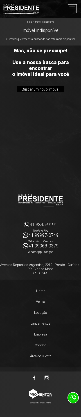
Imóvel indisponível (44, 22)
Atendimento (73, 397)
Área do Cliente (40, 356)
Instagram (46, 377)
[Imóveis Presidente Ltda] (21, 9)
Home (40, 291)
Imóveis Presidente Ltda (40, 200)
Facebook (34, 377)
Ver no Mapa (44, 269)
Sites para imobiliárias (40, 403)
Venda (40, 302)
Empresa (40, 334)
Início (29, 22)
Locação (40, 312)
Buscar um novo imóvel (40, 89)
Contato (40, 345)
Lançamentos (40, 323)
